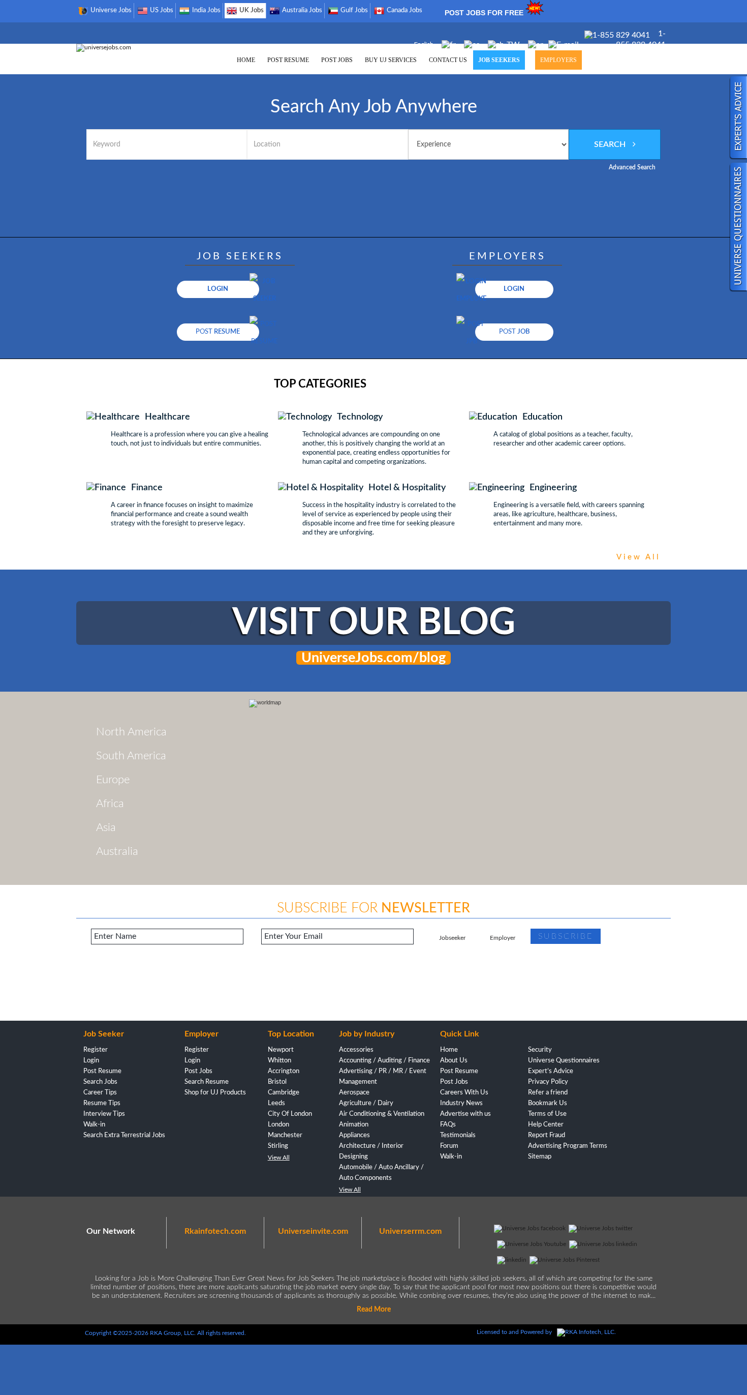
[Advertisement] (373, 988)
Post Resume (102, 1071)
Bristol (277, 1082)
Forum (449, 1146)
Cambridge (283, 1092)
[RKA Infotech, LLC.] (586, 1332)
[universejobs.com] (103, 47)
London (278, 1124)
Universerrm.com (410, 1231)
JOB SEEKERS (499, 60)
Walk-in (94, 1124)
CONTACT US (448, 60)
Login (217, 289)
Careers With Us (464, 1092)
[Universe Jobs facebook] (530, 1228)
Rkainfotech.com (215, 1231)
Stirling (278, 1146)
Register (95, 1050)
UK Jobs (251, 10)
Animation (353, 1124)
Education (542, 417)
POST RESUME (288, 60)
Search (611, 144)
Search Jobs (100, 1082)
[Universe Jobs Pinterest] (565, 1260)
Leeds (276, 1103)
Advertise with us (465, 1114)
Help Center (546, 1124)
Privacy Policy (548, 1082)
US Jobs (161, 10)
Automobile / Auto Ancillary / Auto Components (381, 1172)
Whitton (279, 1060)
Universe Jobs (111, 10)
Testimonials (458, 1135)
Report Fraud (546, 1135)
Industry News (461, 1103)
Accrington (283, 1071)
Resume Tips (101, 1103)
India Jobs (206, 10)
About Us (454, 1060)
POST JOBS (337, 60)
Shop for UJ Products (215, 1092)
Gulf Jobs (354, 10)
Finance (147, 487)
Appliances (354, 1135)
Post (218, 332)
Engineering (553, 487)
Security (540, 1050)
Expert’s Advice (550, 1071)
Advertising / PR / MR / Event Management (382, 1076)
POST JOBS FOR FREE (485, 13)
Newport (281, 1050)
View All (279, 1157)
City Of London (290, 1114)
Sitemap (539, 1156)
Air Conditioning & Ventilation (381, 1114)
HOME (246, 60)
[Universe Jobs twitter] (601, 1228)
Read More (374, 1309)
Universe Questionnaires (564, 1060)
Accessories (356, 1050)
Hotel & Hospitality (407, 487)
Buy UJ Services (391, 60)
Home (449, 1050)
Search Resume (206, 1082)
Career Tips (100, 1092)
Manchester (285, 1135)
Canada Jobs (404, 10)
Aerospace (354, 1092)
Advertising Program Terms (567, 1146)
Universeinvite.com (313, 1231)
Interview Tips (104, 1114)
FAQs (448, 1124)
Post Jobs (198, 1071)
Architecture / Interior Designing (371, 1151)
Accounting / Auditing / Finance (384, 1060)
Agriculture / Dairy (366, 1103)
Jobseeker (452, 938)
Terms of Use (547, 1114)
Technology (360, 417)
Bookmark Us (547, 1103)
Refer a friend (548, 1092)
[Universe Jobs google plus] (511, 1260)
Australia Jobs (302, 10)
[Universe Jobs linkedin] (603, 1244)
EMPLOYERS (558, 60)
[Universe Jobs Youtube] (531, 1244)
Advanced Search (632, 167)
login (514, 289)
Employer (502, 938)
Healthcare (167, 417)
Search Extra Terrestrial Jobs (124, 1135)
